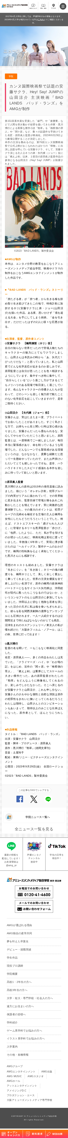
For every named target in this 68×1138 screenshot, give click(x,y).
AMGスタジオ (36, 1076)
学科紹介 (12, 1022)
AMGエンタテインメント (21, 1071)
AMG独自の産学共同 (19, 933)
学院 (11, 76)
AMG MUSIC (14, 1076)
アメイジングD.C (16, 1090)
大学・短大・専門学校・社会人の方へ (30, 998)
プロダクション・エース (21, 1095)
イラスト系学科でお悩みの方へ (26, 1038)
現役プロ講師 (15, 965)
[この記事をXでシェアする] (33, 801)
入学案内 (12, 1046)
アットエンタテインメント (22, 1085)
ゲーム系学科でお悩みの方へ (24, 1030)
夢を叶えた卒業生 (18, 941)
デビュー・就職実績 (19, 949)
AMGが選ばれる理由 (19, 925)
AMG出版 (46, 1071)
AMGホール (13, 1081)
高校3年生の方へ (17, 990)
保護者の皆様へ (16, 1014)
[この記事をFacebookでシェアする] (19, 801)
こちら (41, 19)
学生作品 (12, 957)
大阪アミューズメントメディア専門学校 (29, 1100)
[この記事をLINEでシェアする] (48, 801)
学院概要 (12, 973)
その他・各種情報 (18, 1054)
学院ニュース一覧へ (38, 816)
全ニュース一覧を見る (34, 829)
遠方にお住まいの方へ (20, 1006)
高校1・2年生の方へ (19, 982)
